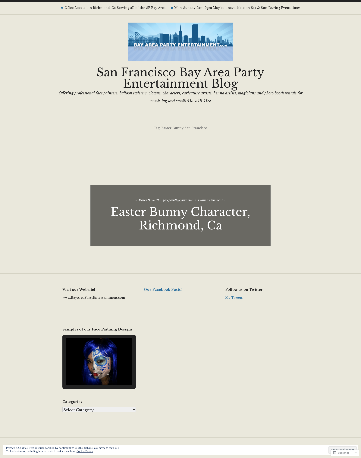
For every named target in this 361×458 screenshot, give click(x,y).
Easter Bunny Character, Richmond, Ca (180, 218)
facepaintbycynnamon (178, 200)
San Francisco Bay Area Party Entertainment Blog (180, 78)
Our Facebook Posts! (163, 290)
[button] (90, 374)
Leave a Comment (210, 200)
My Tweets (234, 297)
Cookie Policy (85, 451)
